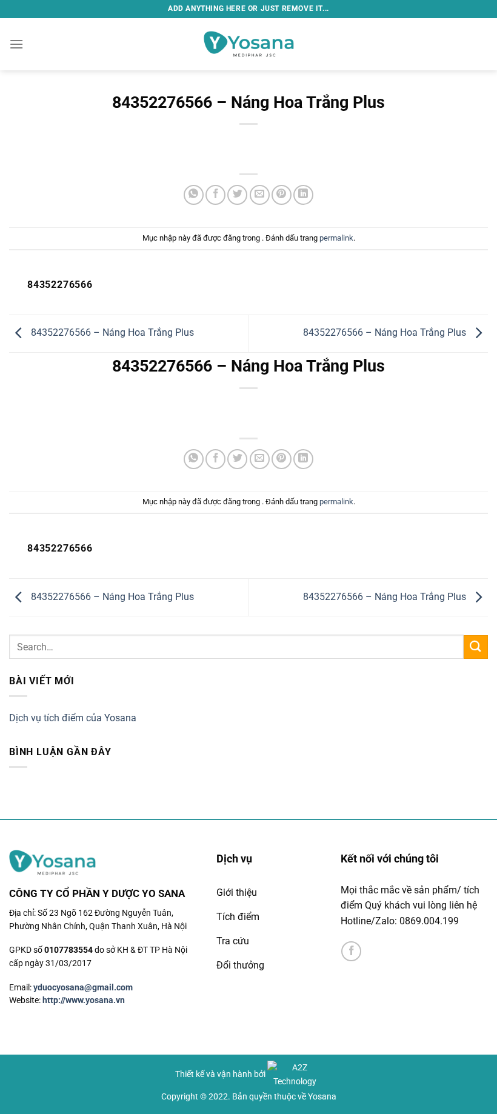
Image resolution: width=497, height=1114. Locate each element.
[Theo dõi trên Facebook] (351, 951)
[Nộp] (476, 647)
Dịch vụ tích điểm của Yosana (72, 718)
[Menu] (16, 44)
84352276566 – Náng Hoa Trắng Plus (111, 332)
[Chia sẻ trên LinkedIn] (303, 195)
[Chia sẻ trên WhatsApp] (194, 195)
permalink (336, 237)
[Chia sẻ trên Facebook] (215, 195)
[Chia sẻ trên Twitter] (237, 195)
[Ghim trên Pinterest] (282, 195)
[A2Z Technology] (294, 1074)
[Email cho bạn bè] (260, 195)
